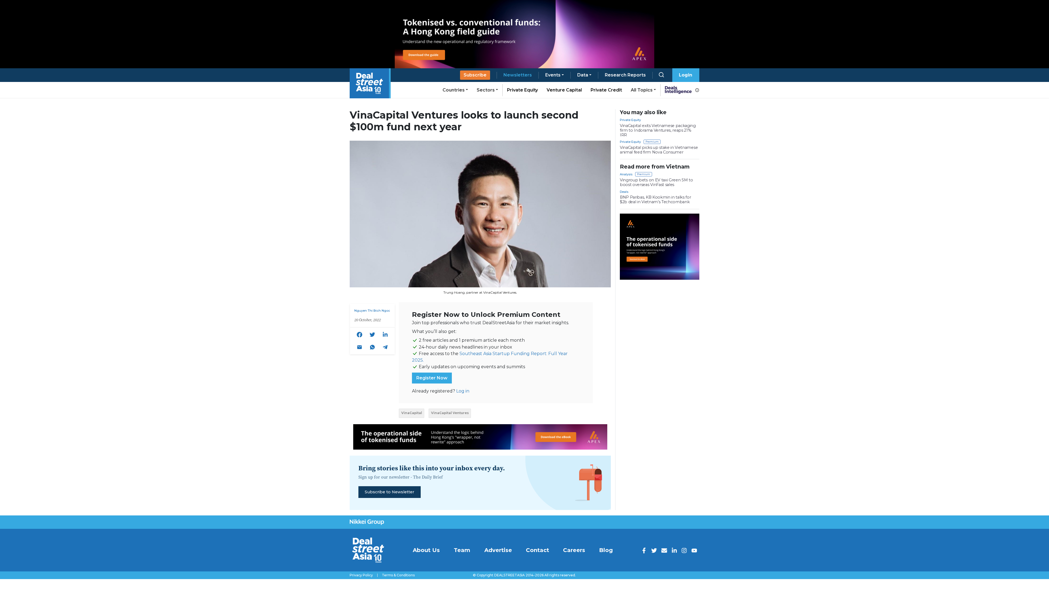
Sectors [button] (486, 90)
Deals (624, 192)
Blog (606, 550)
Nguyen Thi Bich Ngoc (372, 310)
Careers (574, 550)
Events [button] (553, 75)
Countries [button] (454, 90)
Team (462, 550)
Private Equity (522, 90)
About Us (426, 550)
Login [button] (685, 75)
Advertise (498, 550)
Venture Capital (564, 90)
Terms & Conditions (398, 575)
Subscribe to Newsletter (389, 491)
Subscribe (475, 75)
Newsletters (517, 75)
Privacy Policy (361, 575)
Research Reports (625, 75)
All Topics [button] (642, 90)
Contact (537, 550)
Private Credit (606, 90)
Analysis (626, 174)
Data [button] (582, 75)
